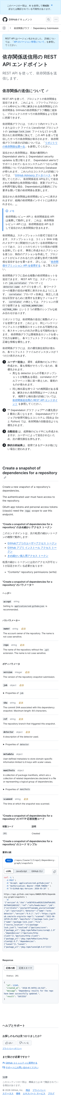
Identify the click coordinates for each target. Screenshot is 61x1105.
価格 (18, 1093)
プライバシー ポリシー (12, 1048)
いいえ (25, 1042)
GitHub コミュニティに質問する (21, 1062)
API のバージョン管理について (29, 41)
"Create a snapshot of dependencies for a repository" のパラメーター (27, 583)
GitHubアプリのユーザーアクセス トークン (32, 543)
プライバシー (39, 1090)
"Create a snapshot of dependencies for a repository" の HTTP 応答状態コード (27, 817)
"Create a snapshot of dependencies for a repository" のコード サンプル (27, 843)
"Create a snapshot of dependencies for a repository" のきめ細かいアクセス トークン (27, 526)
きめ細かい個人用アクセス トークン (28, 555)
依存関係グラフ (21, 28)
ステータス (8, 1093)
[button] (29, 693)
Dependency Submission (45, 28)
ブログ (51, 1093)
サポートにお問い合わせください (22, 1067)
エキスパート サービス (34, 1093)
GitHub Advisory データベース (33, 175)
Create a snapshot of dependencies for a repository (30, 470)
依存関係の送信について (24, 90)
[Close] (52, 5)
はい (11, 1042)
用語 (28, 1090)
